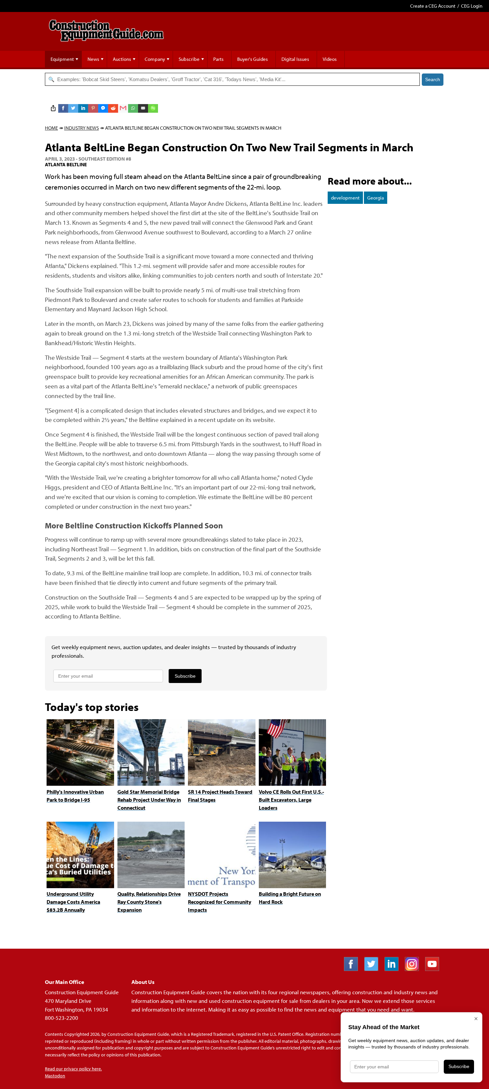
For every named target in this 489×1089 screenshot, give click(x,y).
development (345, 198)
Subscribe (189, 59)
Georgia (375, 198)
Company (155, 59)
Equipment (62, 59)
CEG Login (471, 6)
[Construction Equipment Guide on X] (373, 968)
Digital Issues (295, 59)
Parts (218, 59)
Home (51, 128)
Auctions (122, 59)
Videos (330, 59)
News (93, 59)
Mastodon (55, 1076)
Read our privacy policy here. (73, 1069)
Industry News (81, 128)
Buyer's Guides (252, 59)
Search (432, 79)
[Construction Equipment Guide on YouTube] (434, 968)
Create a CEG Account (432, 6)
